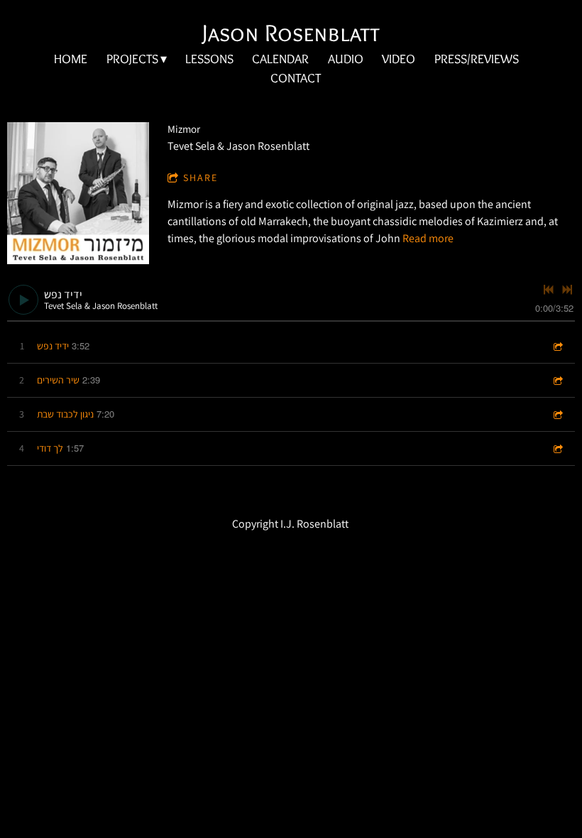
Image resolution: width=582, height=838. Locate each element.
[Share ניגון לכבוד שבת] (558, 414)
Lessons (209, 59)
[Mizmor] (78, 193)
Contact (295, 78)
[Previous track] (548, 289)
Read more (428, 238)
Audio (345, 59)
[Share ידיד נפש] (558, 346)
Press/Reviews (476, 59)
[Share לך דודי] (558, 448)
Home (70, 59)
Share (200, 177)
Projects (132, 59)
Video (398, 59)
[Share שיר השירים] (558, 380)
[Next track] (567, 289)
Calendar (280, 59)
